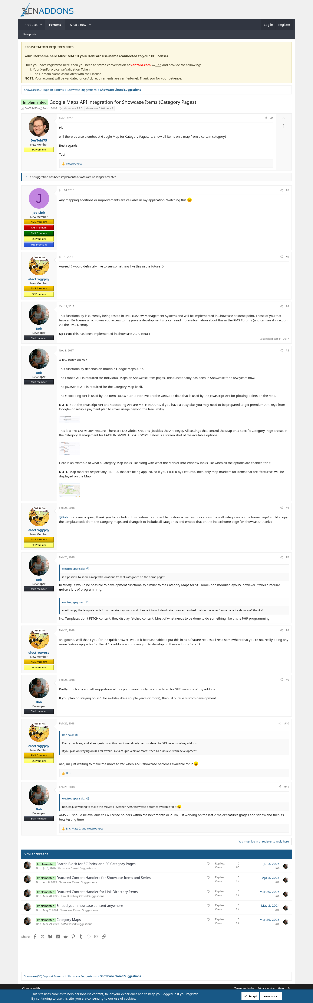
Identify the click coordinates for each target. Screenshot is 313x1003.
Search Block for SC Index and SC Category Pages (96, 863)
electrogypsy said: (73, 569)
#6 (287, 508)
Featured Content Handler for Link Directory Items (97, 891)
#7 (287, 557)
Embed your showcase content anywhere (89, 905)
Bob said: (68, 735)
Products (30, 24)
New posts (29, 34)
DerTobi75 (31, 108)
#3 (287, 257)
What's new (77, 24)
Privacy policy (266, 988)
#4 (287, 306)
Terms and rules (244, 988)
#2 (287, 190)
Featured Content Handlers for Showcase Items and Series (103, 877)
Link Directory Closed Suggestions (82, 896)
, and (84, 828)
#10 (286, 723)
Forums (55, 24)
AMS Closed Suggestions (76, 924)
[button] (41, 24)
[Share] (266, 118)
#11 (286, 787)
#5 (287, 350)
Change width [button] (31, 988)
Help (281, 988)
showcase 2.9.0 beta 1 (99, 108)
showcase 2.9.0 (73, 108)
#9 (287, 680)
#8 (287, 630)
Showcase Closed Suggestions (76, 868)
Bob (158, 65)
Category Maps (68, 919)
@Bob (63, 517)
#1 (271, 118)
